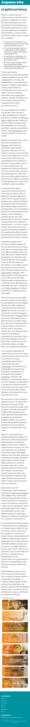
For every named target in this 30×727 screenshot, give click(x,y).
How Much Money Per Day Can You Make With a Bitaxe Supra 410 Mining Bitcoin (14, 661)
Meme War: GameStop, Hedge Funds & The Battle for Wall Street (14, 649)
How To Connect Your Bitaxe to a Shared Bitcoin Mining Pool (14, 673)
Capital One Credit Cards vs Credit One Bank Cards (13, 684)
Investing (4, 703)
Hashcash (4, 145)
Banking (3, 698)
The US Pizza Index (10, 640)
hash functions (17, 131)
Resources (4, 709)
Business (4, 700)
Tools (2, 711)
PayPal (25, 303)
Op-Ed (3, 707)
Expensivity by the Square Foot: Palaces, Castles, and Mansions (14, 628)
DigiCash (16, 273)
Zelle (20, 316)
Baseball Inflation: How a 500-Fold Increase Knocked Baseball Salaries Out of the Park (14, 605)
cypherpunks (6, 366)
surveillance (5, 377)
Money (3, 705)
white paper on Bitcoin (20, 493)
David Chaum (6, 273)
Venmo (22, 313)
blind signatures (12, 288)
